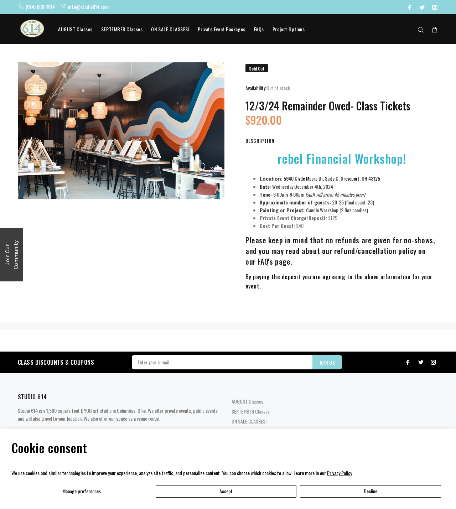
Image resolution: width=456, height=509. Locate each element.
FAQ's (265, 261)
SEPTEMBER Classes (122, 29)
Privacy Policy (339, 473)
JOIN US (327, 362)
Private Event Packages (221, 29)
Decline (370, 491)
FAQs (259, 29)
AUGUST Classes (75, 29)
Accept (226, 491)
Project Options (289, 29)
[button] (11, 254)
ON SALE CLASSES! (170, 29)
